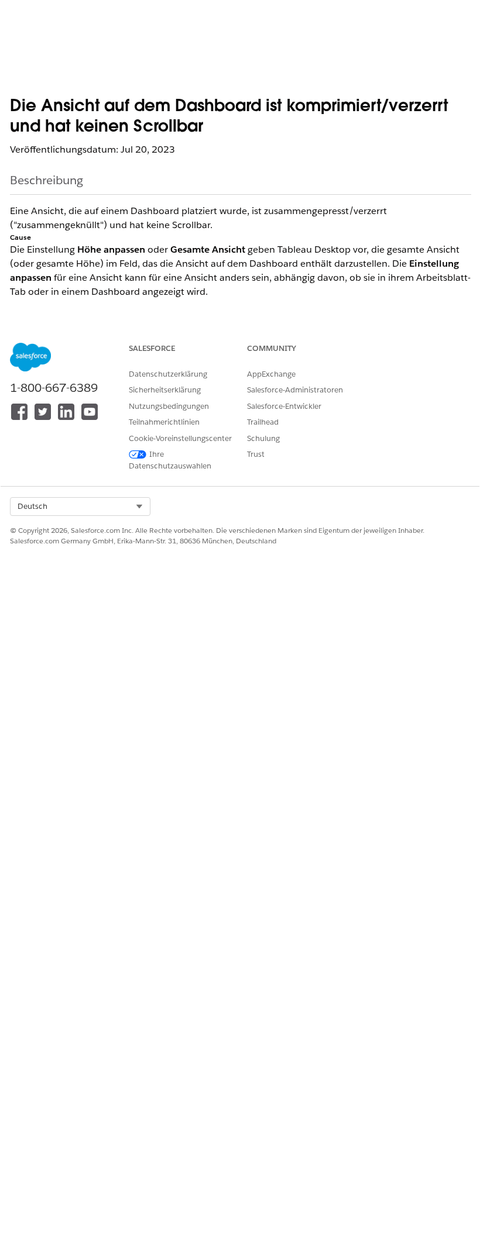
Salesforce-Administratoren (295, 390)
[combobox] (80, 506)
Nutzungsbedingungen (169, 406)
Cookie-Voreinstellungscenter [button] (180, 438)
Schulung (263, 438)
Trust (256, 454)
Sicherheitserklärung (165, 390)
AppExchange (271, 374)
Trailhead (263, 422)
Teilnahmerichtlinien (164, 422)
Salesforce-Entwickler (284, 406)
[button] (80, 506)
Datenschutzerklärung (168, 374)
